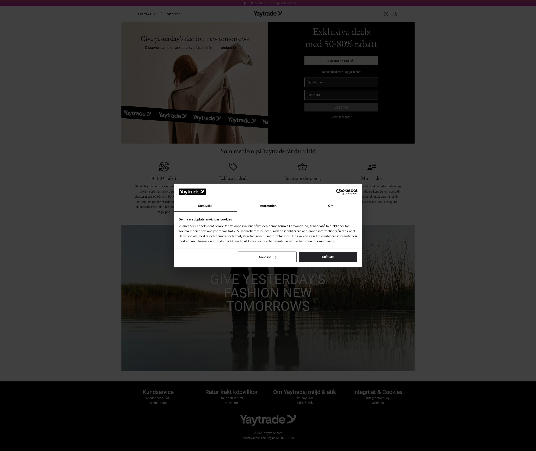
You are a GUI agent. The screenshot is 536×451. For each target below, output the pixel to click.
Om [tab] (330, 205)
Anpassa (265, 257)
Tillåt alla (327, 257)
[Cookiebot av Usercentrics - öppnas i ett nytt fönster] (339, 192)
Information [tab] (268, 205)
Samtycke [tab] (205, 205)
